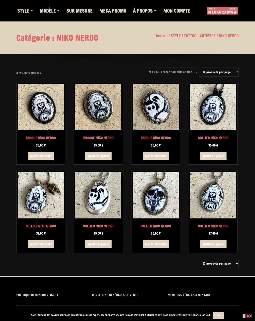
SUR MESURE (80, 10)
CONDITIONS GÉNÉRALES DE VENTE (115, 295)
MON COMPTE (176, 10)
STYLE (23, 10)
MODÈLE (48, 10)
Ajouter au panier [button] (41, 156)
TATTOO (190, 36)
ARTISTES (208, 36)
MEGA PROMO (112, 10)
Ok (218, 315)
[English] (249, 315)
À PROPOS (143, 10)
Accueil (162, 36)
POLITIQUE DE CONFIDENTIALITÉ (37, 295)
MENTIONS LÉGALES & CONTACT (189, 295)
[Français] (244, 315)
